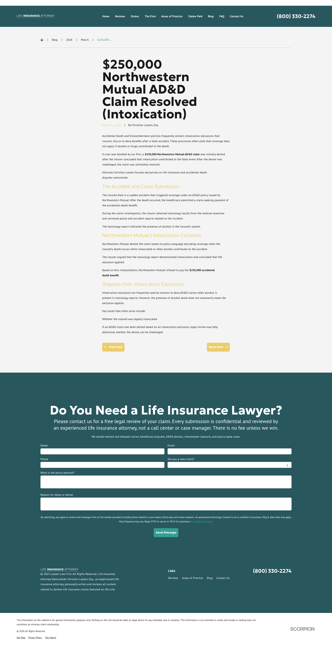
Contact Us (223, 578)
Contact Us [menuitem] (236, 16)
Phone (44, 459)
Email (171, 445)
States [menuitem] (135, 16)
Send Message (166, 532)
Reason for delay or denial (56, 494)
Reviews (173, 578)
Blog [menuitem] (211, 16)
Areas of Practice (192, 578)
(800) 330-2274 (296, 16)
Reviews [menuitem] (120, 16)
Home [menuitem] (105, 16)
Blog (210, 578)
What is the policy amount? (57, 472)
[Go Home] (41, 39)
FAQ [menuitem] (221, 16)
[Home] (35, 16)
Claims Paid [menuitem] (195, 16)
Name (44, 445)
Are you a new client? (181, 459)
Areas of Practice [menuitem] (171, 16)
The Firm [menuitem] (150, 16)
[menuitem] (21, 638)
